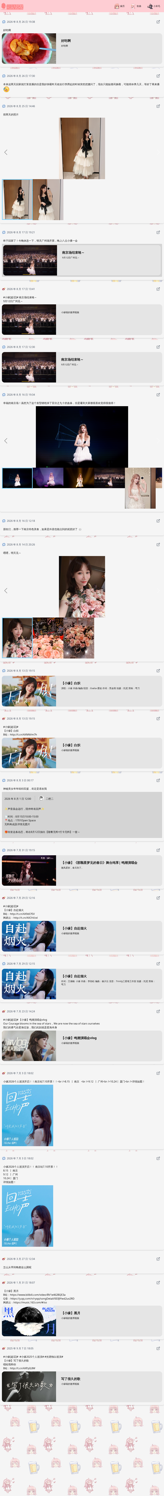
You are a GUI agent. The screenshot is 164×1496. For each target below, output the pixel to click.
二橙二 (49, 799)
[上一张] (6, 152)
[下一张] (158, 152)
